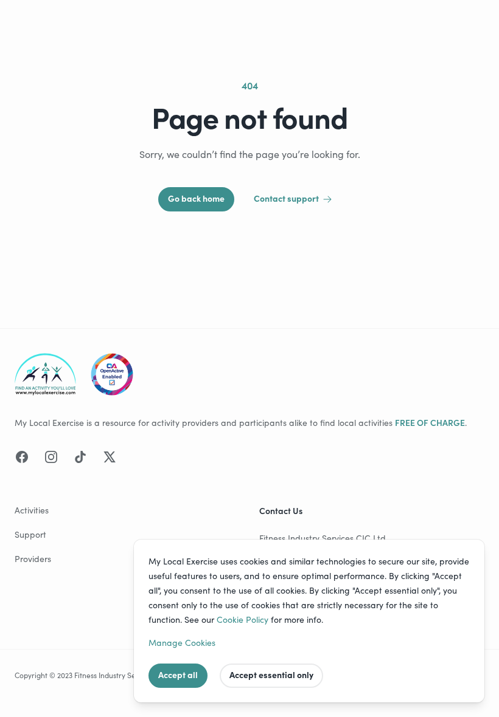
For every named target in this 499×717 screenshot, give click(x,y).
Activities (32, 510)
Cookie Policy (242, 619)
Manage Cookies (181, 642)
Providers (33, 558)
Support (30, 534)
